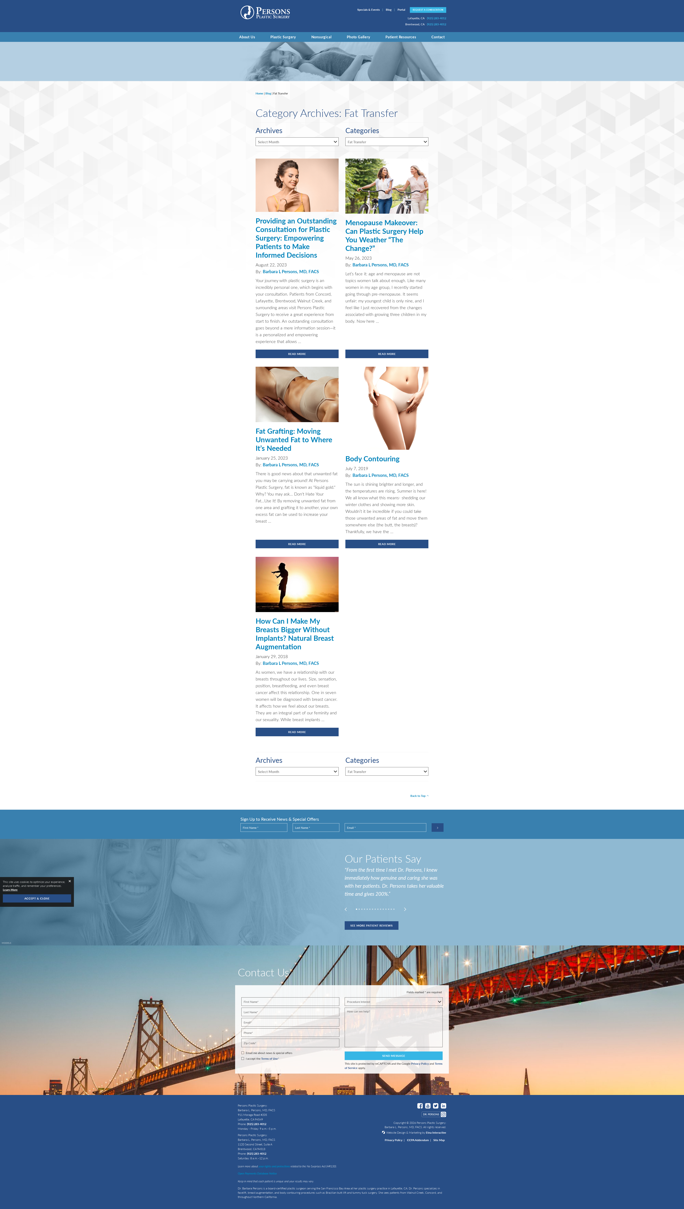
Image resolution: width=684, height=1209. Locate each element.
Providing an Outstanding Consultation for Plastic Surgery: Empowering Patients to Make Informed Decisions (296, 237)
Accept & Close (37, 898)
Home (259, 93)
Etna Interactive (436, 1132)
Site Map (439, 1140)
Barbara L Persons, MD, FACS (291, 271)
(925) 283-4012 (256, 1124)
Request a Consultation (428, 9)
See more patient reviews (371, 925)
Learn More (10, 890)
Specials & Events (368, 9)
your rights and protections (274, 1166)
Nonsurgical (321, 36)
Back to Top (418, 796)
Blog (389, 9)
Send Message (393, 1056)
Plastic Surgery (283, 36)
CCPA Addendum (418, 1140)
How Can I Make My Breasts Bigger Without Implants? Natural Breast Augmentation (295, 633)
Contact (438, 36)
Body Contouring (372, 458)
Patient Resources (400, 36)
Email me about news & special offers (269, 1053)
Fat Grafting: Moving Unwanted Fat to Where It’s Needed (294, 439)
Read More (297, 354)
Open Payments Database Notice (257, 1173)
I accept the (253, 1058)
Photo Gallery (358, 36)
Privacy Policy (420, 1063)
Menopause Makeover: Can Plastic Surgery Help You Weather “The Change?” (384, 235)
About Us (247, 36)
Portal (401, 9)
